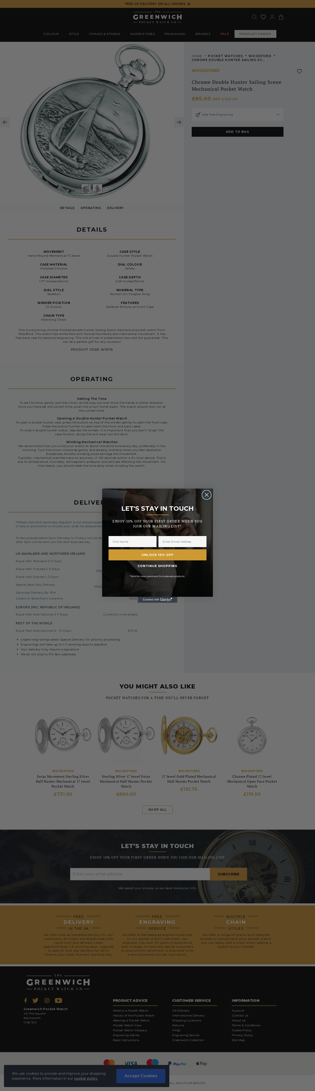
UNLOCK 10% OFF (157, 555)
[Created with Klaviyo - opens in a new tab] (157, 600)
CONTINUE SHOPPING (157, 566)
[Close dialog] (206, 495)
